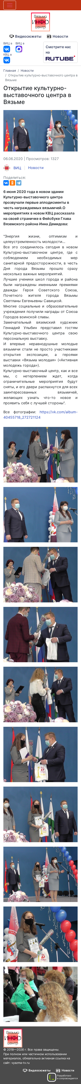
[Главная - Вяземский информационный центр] (40, 21)
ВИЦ (16, 168)
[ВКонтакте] (6, 183)
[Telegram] (18, 183)
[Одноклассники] (12, 183)
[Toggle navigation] (9, 5)
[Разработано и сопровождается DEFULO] (62, 1077)
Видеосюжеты (28, 36)
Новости (60, 36)
